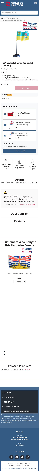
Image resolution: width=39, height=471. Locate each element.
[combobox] (19, 13)
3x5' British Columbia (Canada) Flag (19, 274)
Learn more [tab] (9, 397)
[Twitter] (22, 457)
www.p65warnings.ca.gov (27, 204)
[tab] (19, 179)
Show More (34, 80)
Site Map (28, 464)
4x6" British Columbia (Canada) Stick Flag (23, 124)
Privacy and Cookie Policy (15, 464)
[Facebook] (11, 457)
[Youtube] (16, 457)
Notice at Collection (15, 465)
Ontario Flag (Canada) (23, 113)
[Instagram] (27, 457)
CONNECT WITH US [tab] (11, 406)
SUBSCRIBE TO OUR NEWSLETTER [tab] (17, 411)
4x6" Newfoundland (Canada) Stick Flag (22, 134)
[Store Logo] (14, 4)
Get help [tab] (7, 393)
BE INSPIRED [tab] (9, 402)
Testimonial (26, 465)
